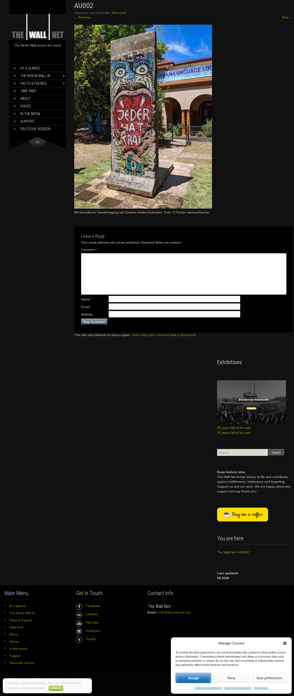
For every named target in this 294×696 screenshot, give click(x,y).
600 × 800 (110, 13)
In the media (30, 114)
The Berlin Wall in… (36, 76)
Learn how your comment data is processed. (164, 335)
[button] (285, 643)
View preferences (269, 678)
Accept (193, 678)
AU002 (123, 13)
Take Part (28, 91)
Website (87, 314)
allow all (56, 688)
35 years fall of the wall (233, 432)
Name (86, 299)
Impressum (261, 688)
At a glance (30, 68)
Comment (89, 249)
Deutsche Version (35, 129)
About (25, 98)
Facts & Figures (33, 83)
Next (287, 17)
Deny (231, 678)
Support (27, 121)
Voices (25, 106)
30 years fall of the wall (233, 428)
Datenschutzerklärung (208, 688)
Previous (82, 17)
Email (86, 307)
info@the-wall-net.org (174, 612)
